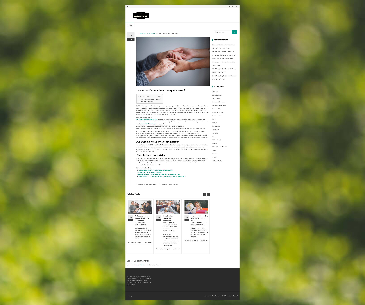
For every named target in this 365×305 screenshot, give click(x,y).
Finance (214, 122)
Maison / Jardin (216, 140)
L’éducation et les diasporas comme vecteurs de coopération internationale (142, 220)
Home (141, 33)
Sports (214, 157)
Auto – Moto (216, 98)
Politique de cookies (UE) (230, 296)
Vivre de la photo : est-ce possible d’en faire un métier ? (155, 170)
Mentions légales (214, 296)
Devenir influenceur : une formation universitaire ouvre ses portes (159, 174)
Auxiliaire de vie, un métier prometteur (151, 99)
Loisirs (214, 136)
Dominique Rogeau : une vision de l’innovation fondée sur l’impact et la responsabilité (223, 62)
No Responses (166, 184)
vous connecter (138, 265)
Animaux (215, 91)
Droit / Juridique (217, 109)
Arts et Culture (217, 95)
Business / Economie (218, 102)
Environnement (217, 116)
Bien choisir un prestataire (147, 101)
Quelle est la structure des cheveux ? (149, 172)
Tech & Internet (217, 160)
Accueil (231, 6)
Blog (205, 296)
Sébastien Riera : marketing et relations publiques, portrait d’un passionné (161, 176)
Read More (147, 242)
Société (214, 153)
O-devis (176, 184)
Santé (214, 150)
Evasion (214, 119)
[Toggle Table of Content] (158, 96)
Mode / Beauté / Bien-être (220, 147)
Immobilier (215, 129)
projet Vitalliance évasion (149, 124)
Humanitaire (216, 126)
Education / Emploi (149, 33)
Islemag (129, 296)
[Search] (234, 32)
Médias (214, 143)
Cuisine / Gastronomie (219, 105)
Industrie (215, 133)
